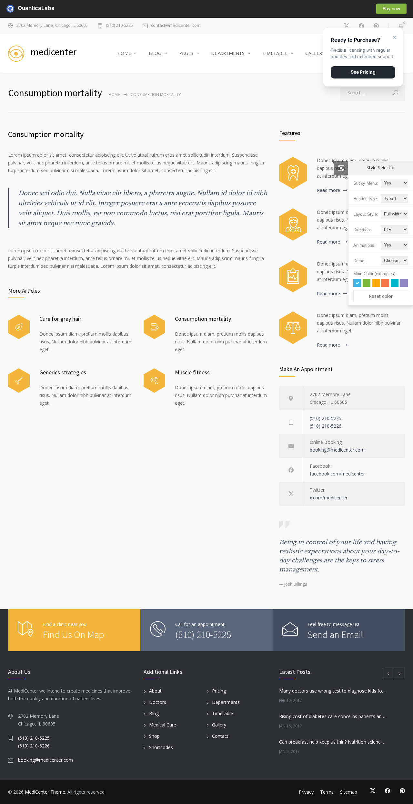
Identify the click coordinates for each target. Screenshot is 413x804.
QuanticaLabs (21, 8)
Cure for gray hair (60, 318)
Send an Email (335, 634)
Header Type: (365, 199)
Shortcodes (161, 747)
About (155, 691)
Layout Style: (365, 214)
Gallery (219, 725)
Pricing (219, 691)
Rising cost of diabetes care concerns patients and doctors (332, 716)
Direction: (362, 230)
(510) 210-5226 (325, 426)
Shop (154, 736)
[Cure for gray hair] (19, 327)
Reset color (381, 296)
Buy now (391, 8)
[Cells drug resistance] (293, 224)
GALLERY (315, 53)
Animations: (364, 245)
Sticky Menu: (365, 183)
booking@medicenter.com (337, 450)
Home (114, 94)
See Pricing (363, 72)
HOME (124, 53)
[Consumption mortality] (154, 327)
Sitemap (348, 792)
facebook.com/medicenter (337, 474)
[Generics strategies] (19, 380)
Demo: (359, 261)
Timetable (222, 713)
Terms (327, 792)
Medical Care (162, 725)
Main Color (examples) (374, 274)
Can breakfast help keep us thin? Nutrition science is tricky (332, 742)
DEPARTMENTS (228, 53)
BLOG (155, 53)
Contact (220, 736)
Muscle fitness (192, 372)
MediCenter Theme (45, 792)
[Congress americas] (293, 276)
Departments (226, 702)
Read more (328, 190)
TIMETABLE (274, 53)
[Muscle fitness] (154, 380)
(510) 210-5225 (119, 25)
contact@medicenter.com (175, 25)
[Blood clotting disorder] (293, 173)
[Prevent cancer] (293, 327)
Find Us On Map (73, 634)
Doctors (157, 702)
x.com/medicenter (329, 498)
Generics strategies (62, 372)
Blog (154, 713)
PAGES (186, 53)
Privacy (306, 792)
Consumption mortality (46, 134)
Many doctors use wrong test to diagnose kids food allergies (332, 691)
